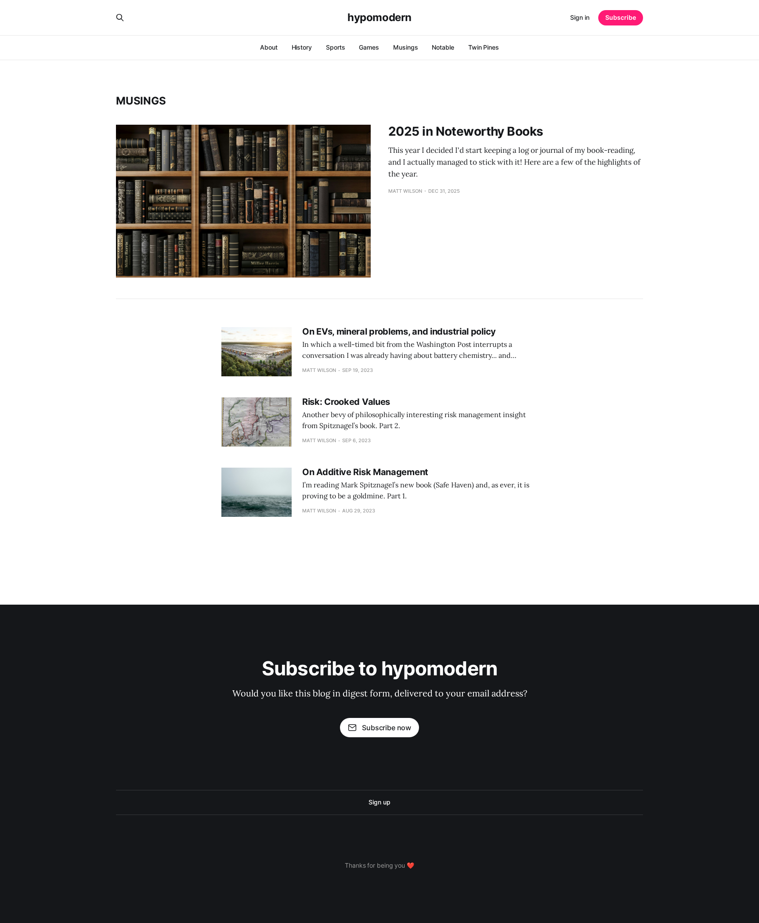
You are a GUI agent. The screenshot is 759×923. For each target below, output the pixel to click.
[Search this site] (119, 17)
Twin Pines (483, 47)
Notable (443, 47)
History (302, 47)
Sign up (379, 802)
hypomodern (379, 17)
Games (369, 47)
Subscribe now (386, 727)
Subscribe (620, 17)
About (269, 47)
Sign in (579, 17)
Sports (335, 47)
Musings (405, 47)
